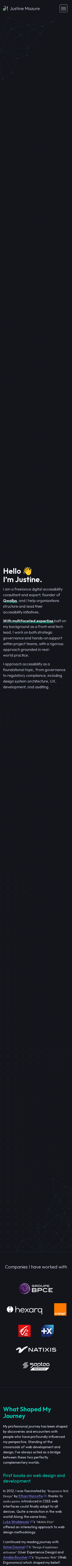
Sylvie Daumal (14, 1547)
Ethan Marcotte (31, 1496)
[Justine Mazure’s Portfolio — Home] (21, 8)
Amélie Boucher (15, 1557)
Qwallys (10, 600)
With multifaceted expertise (28, 620)
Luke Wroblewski (16, 1522)
